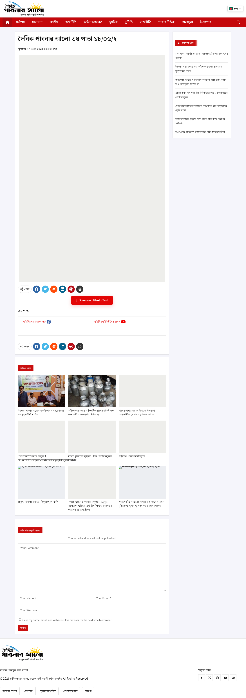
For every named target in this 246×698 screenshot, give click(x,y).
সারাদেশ (37, 22)
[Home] (7, 22)
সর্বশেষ (20, 22)
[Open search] (238, 22)
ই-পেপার (205, 22)
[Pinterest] (71, 289)
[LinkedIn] (62, 289)
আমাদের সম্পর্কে (10, 691)
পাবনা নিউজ (166, 22)
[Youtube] (225, 677)
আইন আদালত (93, 22)
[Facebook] (36, 289)
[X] (45, 289)
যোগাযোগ (28, 691)
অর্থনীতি (70, 22)
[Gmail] (233, 677)
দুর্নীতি (129, 22)
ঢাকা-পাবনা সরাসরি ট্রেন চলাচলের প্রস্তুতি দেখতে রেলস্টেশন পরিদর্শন (201, 56)
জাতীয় (54, 22)
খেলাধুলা (187, 22)
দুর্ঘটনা (113, 22)
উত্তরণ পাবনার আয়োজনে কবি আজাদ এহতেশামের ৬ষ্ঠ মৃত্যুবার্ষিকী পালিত (198, 69)
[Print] (79, 289)
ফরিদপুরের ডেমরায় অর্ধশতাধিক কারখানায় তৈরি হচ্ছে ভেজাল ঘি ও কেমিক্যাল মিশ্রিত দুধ (200, 82)
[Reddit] (53, 289)
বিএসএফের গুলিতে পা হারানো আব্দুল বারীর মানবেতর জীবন (200, 132)
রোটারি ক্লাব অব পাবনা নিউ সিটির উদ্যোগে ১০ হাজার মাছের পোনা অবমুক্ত (201, 95)
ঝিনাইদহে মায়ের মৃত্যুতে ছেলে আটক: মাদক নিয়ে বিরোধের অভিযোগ (200, 121)
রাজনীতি (145, 22)
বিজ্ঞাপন (88, 691)
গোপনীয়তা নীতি (70, 691)
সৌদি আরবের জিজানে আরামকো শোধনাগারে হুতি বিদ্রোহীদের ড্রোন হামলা (201, 108)
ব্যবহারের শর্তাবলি (48, 691)
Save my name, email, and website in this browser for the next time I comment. (67, 620)
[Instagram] (217, 677)
